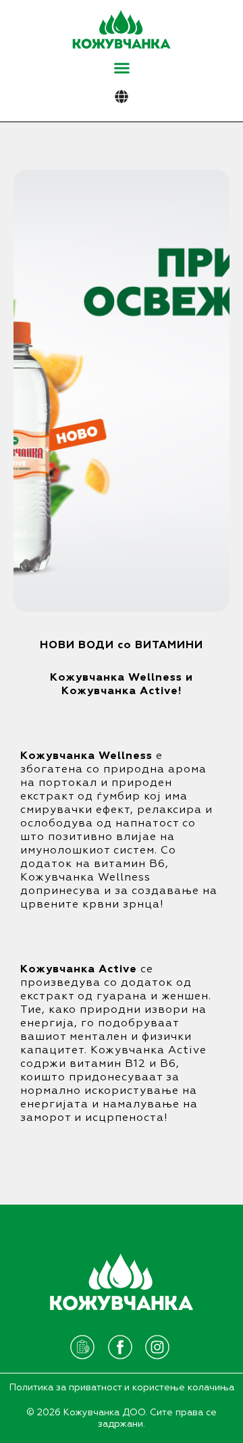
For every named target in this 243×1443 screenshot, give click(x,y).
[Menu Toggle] (121, 67)
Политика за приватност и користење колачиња (121, 1387)
